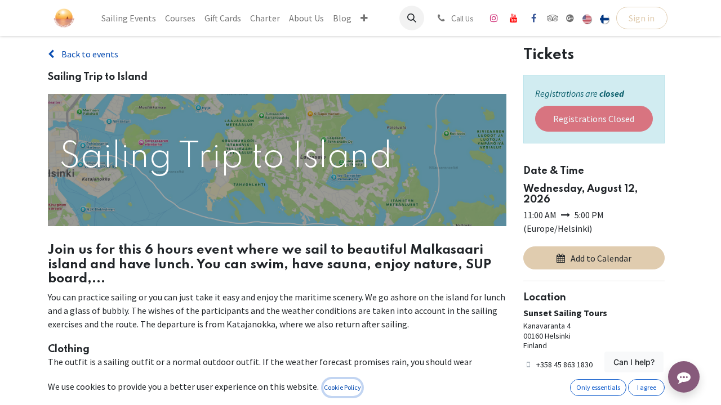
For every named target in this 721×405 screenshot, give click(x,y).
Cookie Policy (342, 387)
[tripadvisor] (553, 18)
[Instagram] (494, 18)
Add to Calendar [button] (601, 258)
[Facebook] (533, 18)
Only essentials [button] (598, 387)
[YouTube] (514, 18)
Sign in (642, 18)
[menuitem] (129, 18)
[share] (570, 18)
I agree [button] (646, 387)
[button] (411, 18)
